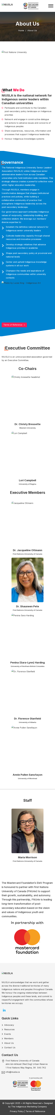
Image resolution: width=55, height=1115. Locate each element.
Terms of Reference (12, 325)
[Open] (50, 5)
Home (21, 30)
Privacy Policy (17, 1111)
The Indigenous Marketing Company (29, 1106)
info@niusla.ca (13, 1072)
